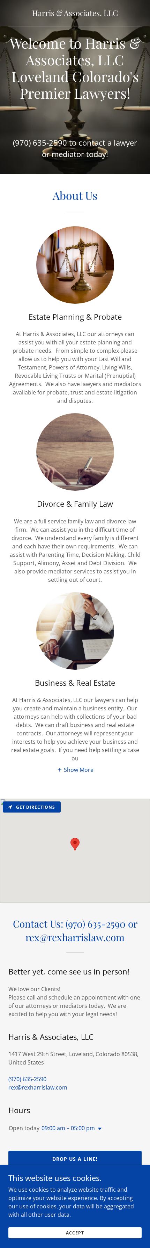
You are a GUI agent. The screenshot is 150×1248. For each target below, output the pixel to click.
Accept (75, 1233)
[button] (75, 769)
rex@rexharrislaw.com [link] (37, 1087)
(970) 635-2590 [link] (40, 142)
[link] (75, 13)
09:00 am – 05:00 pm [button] (68, 1128)
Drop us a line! (75, 1159)
